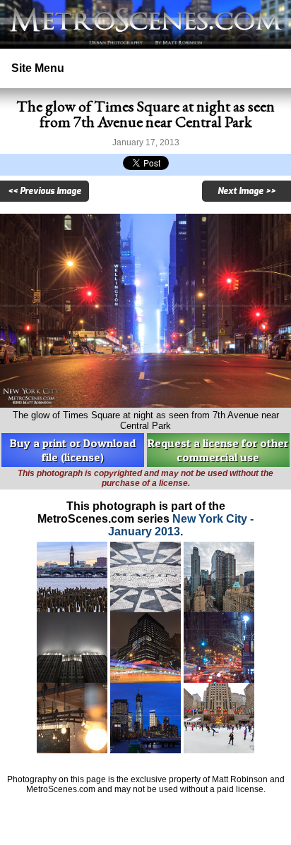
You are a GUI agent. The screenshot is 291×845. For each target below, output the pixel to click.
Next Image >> (246, 191)
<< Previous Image (44, 191)
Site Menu (37, 68)
